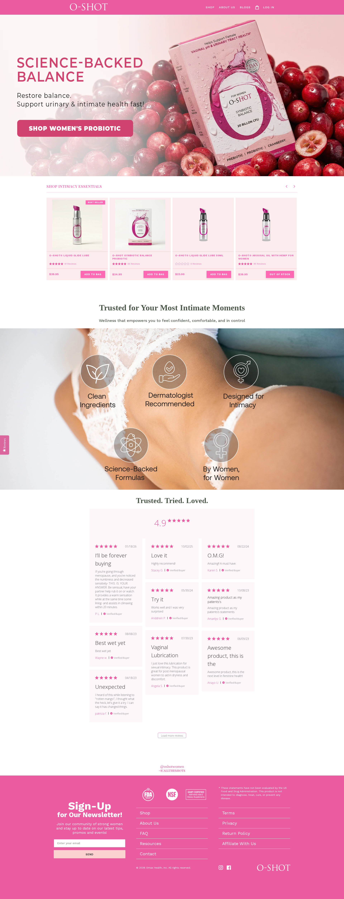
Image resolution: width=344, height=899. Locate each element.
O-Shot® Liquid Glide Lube (69, 255)
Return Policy (236, 833)
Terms (228, 812)
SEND (90, 854)
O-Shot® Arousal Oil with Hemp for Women (266, 257)
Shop (145, 812)
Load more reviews (172, 735)
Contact (148, 853)
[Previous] (286, 186)
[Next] (294, 186)
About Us (149, 823)
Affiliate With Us (239, 843)
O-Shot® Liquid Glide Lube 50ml (199, 255)
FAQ (144, 833)
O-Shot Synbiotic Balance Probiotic (132, 257)
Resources (150, 843)
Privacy (229, 823)
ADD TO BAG (92, 274)
